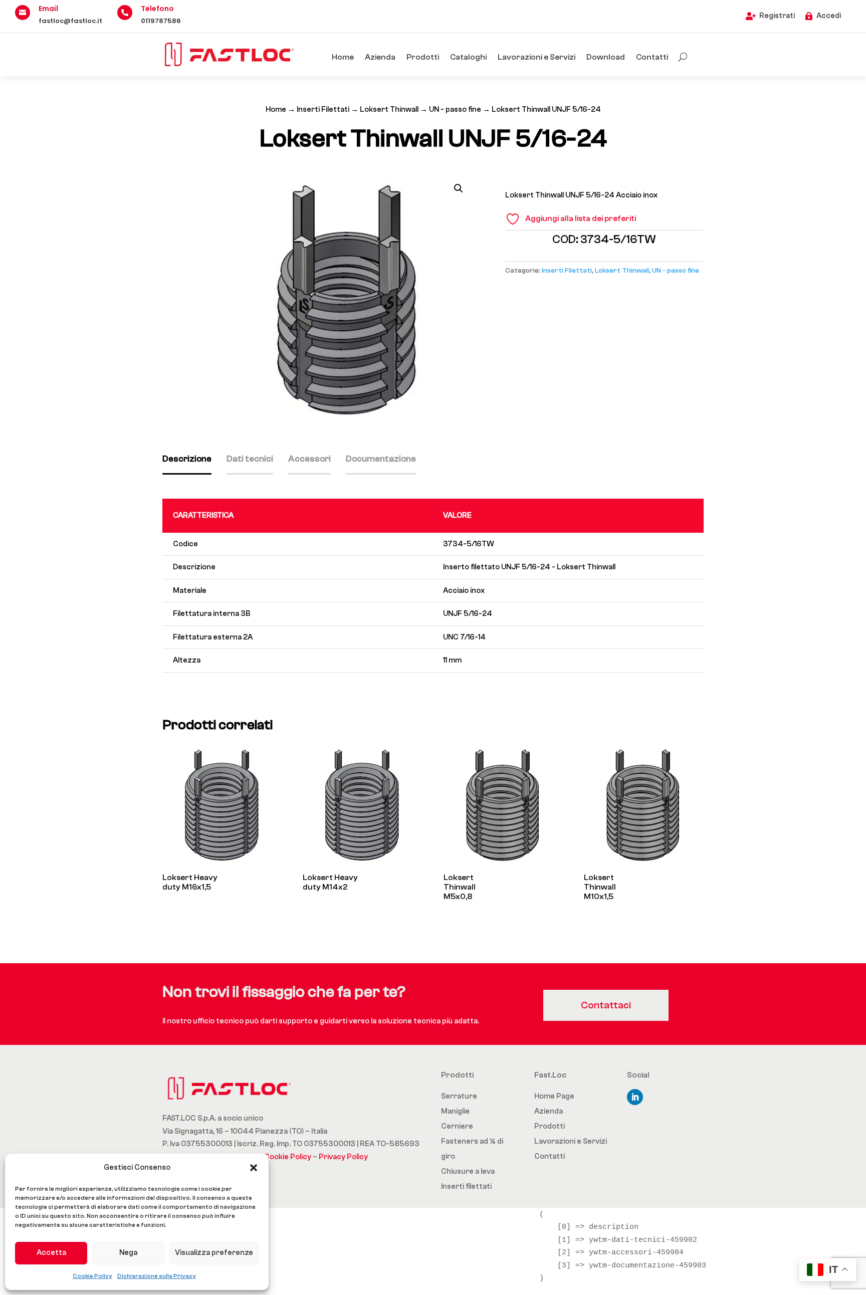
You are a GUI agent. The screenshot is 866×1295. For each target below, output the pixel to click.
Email (48, 9)
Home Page (554, 1096)
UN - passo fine (455, 109)
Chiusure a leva (468, 1171)
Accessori (309, 459)
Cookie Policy (92, 1275)
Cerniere (457, 1126)
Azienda (380, 57)
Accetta (51, 1252)
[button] (254, 1168)
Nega (128, 1252)
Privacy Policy (343, 1157)
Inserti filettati (466, 1186)
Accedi (828, 16)
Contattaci (606, 1005)
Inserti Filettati (323, 109)
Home (343, 57)
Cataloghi (468, 57)
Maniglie (455, 1111)
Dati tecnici (250, 459)
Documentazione (381, 459)
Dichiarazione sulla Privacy (156, 1275)
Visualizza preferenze (214, 1252)
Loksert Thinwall (389, 109)
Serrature (459, 1096)
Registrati (777, 16)
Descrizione (186, 459)
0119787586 (161, 21)
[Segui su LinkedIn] (635, 1097)
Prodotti (422, 57)
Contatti (652, 57)
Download (605, 57)
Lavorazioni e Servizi (536, 57)
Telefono (157, 9)
